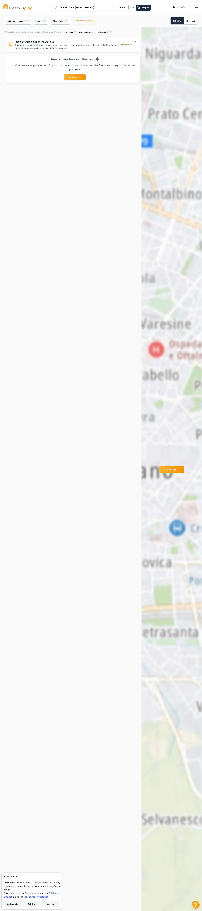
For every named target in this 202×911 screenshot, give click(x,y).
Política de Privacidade (36, 896)
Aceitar (51, 904)
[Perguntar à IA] (196, 905)
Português (179, 7)
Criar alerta (75, 77)
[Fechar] (135, 41)
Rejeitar (32, 904)
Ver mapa (171, 469)
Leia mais (124, 44)
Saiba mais (12, 904)
